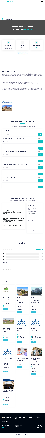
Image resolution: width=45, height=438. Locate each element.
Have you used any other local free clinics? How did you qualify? (15, 164)
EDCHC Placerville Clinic (22, 329)
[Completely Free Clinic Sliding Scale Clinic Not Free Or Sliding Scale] (34, 218)
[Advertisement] (22, 9)
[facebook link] (3, 427)
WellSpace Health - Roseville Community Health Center (36, 360)
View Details (5, 339)
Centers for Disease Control (18, 418)
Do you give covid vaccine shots (9, 177)
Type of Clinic (30, 216)
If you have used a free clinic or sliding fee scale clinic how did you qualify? (17, 145)
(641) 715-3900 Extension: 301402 (10, 18)
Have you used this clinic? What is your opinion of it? (12, 171)
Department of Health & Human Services (18, 426)
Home (14, 29)
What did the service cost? (32, 211)
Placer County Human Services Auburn (7, 330)
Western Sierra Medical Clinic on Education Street (35, 299)
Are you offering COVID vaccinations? (10, 184)
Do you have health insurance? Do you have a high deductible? (14, 151)
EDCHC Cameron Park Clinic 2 (7, 359)
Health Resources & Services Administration (18, 423)
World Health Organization (16, 421)
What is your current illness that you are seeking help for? (13, 138)
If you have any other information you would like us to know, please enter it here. (18, 158)
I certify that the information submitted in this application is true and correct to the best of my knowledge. (35, 229)
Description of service (31, 220)
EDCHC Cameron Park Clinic (35, 329)
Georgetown (22, 29)
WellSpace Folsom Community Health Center (8, 392)
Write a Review (39, 249)
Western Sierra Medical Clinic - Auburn (21, 299)
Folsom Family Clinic (22, 358)
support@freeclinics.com (8, 19)
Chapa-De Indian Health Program (7, 298)
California (17, 29)
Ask (40, 134)
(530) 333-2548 (22, 47)
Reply (40, 141)
